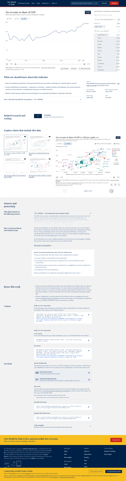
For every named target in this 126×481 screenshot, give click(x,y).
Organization (87, 454)
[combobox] (84, 3)
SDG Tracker (67, 467)
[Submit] (96, 3)
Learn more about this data (48, 67)
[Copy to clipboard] (87, 314)
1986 (61, 177)
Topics (66, 451)
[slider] (15, 64)
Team (85, 460)
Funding (86, 457)
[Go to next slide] (111, 191)
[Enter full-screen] (119, 184)
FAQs (32, 458)
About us (86, 451)
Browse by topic (24, 3)
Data (33, 3)
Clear (118, 23)
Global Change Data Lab (30, 448)
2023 (88, 64)
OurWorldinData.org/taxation (13, 69)
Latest (38, 3)
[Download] (111, 184)
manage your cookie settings (66, 477)
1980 (11, 64)
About (53, 3)
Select (104, 143)
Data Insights (68, 457)
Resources (45, 3)
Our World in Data (11, 3)
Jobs (85, 463)
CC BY (22, 69)
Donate (114, 3)
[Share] (115, 184)
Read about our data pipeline (42, 245)
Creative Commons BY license (49, 298)
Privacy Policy (54, 477)
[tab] (9, 19)
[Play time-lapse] (7, 64)
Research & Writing (109, 451)
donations (28, 473)
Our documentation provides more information (56, 391)
